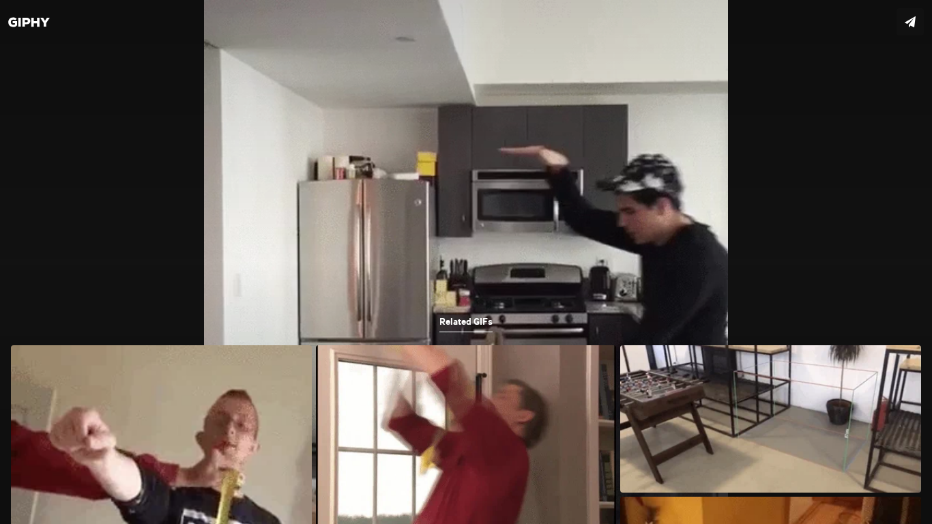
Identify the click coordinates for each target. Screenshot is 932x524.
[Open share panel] (910, 21)
